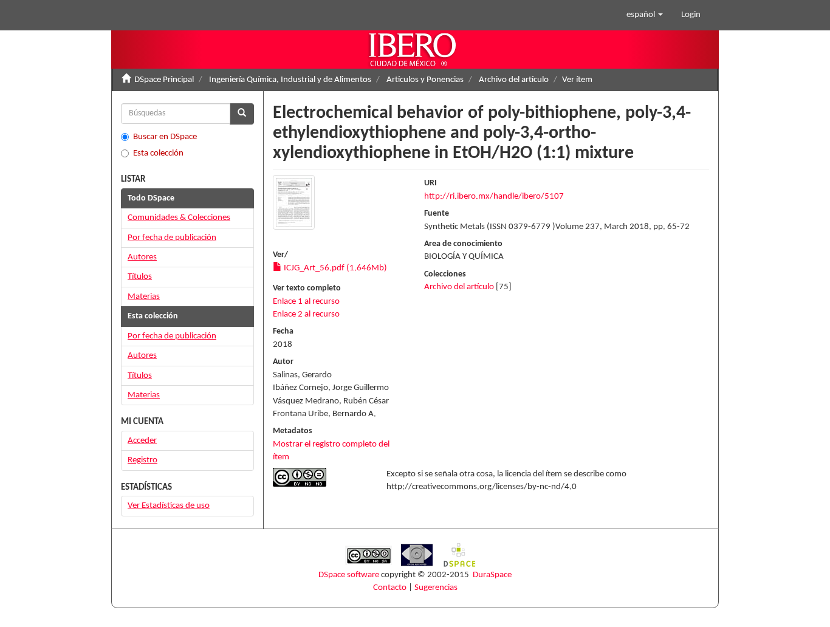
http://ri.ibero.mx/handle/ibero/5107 (494, 196)
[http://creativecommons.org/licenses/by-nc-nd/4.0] (320, 477)
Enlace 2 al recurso (306, 314)
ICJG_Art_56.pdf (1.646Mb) (334, 268)
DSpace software (348, 575)
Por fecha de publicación (172, 237)
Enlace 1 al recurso (306, 301)
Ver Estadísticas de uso (169, 505)
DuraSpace (492, 575)
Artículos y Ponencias (425, 79)
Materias (144, 296)
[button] (644, 15)
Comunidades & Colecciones (179, 217)
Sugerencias (436, 587)
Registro (142, 460)
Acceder (142, 440)
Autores (142, 257)
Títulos (140, 276)
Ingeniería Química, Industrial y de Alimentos (290, 79)
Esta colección (158, 153)
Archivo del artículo (514, 79)
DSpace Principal (164, 79)
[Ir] (242, 114)
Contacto (389, 587)
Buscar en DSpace (165, 137)
